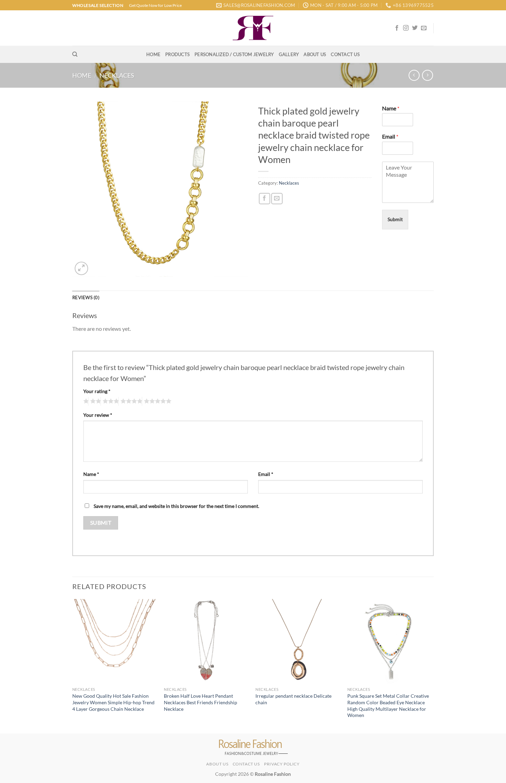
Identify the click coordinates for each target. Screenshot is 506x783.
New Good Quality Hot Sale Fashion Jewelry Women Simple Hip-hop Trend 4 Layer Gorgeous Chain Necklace (113, 702)
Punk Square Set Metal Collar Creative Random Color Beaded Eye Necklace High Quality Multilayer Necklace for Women (388, 705)
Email (390, 136)
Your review (97, 415)
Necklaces (116, 75)
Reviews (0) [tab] (85, 297)
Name (390, 108)
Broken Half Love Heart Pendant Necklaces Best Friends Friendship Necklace (200, 702)
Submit (395, 219)
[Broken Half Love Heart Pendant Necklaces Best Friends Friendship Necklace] (206, 641)
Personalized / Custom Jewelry (234, 54)
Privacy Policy (282, 763)
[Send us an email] (423, 28)
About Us (315, 54)
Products (177, 54)
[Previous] (72, 665)
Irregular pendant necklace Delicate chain (293, 699)
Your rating (96, 391)
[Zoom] (81, 268)
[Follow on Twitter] (415, 28)
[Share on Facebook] (264, 198)
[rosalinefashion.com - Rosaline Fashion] (253, 28)
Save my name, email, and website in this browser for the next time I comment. (176, 506)
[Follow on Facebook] (397, 28)
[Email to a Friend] (277, 198)
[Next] (431, 665)
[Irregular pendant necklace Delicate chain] (297, 641)
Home (153, 54)
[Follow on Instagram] (406, 28)
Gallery (289, 54)
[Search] (74, 54)
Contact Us (345, 54)
